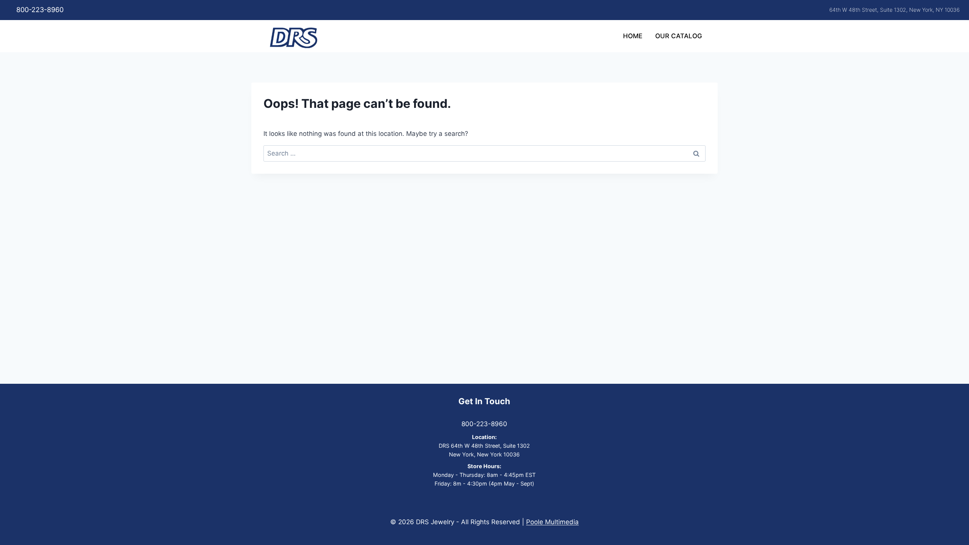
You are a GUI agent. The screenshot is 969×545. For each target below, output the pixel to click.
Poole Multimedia (552, 522)
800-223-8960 (40, 10)
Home (632, 36)
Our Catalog (678, 36)
